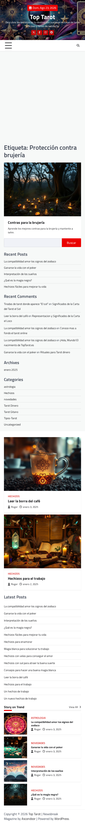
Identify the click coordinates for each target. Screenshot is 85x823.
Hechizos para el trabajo (26, 578)
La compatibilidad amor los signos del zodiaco (30, 261)
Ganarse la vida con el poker (20, 268)
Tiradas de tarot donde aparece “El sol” (26, 304)
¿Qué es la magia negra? (18, 280)
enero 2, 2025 (30, 584)
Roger (14, 507)
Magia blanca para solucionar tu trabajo (26, 649)
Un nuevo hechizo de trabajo (20, 698)
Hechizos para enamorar (18, 642)
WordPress (61, 818)
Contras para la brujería (26, 222)
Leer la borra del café (16, 316)
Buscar (71, 242)
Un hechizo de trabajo (16, 691)
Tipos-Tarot (10, 418)
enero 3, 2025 (30, 507)
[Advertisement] (42, 97)
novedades (10, 399)
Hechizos (9, 393)
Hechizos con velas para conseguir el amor (28, 656)
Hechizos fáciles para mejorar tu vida (25, 286)
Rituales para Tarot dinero (55, 352)
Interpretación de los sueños (20, 274)
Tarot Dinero (11, 405)
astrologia (9, 387)
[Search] (78, 45)
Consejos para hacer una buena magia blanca (30, 670)
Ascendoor (29, 818)
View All (73, 707)
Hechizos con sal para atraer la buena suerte (29, 663)
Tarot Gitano (11, 412)
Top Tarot (42, 16)
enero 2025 (11, 370)
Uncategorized (12, 424)
